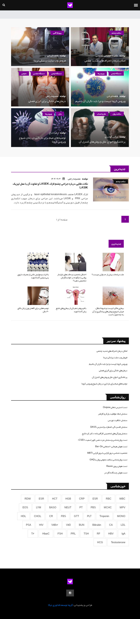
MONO (121, 516)
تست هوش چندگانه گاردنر (115, 472)
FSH (60, 533)
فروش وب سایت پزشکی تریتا (50, 60)
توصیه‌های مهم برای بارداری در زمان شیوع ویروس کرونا (42, 139)
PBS (93, 507)
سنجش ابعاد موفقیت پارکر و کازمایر (112, 414)
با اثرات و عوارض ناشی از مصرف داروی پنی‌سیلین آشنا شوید (33, 276)
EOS (25, 507)
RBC (108, 498)
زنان (60, 114)
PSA (28, 524)
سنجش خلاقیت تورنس (117, 420)
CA (111, 524)
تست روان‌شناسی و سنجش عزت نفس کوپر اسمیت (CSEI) (102, 440)
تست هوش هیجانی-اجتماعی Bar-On (111, 446)
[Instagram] (70, 593)
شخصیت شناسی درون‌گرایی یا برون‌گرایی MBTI (107, 453)
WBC (122, 498)
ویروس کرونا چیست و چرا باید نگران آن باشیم (100, 101)
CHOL (37, 516)
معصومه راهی (52, 96)
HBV (111, 533)
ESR (95, 498)
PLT (89, 516)
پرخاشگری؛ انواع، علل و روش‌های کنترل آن (102, 141)
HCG (100, 542)
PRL (73, 533)
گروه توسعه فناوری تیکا (60, 605)
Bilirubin (96, 524)
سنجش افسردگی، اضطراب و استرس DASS (108, 427)
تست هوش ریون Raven (116, 466)
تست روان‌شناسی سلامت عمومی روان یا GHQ (108, 459)
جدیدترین (116, 243)
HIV (41, 524)
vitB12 (54, 524)
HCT (54, 498)
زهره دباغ (53, 132)
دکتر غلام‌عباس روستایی (106, 55)
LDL (123, 524)
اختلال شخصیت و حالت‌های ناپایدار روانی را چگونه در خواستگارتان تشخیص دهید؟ (71, 277)
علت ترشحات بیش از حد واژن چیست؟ (108, 274)
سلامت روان (117, 114)
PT (81, 507)
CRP (82, 498)
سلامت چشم (116, 33)
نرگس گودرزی (111, 136)
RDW (28, 498)
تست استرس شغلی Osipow (115, 407)
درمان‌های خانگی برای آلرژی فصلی (47, 101)
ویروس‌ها (101, 73)
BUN (81, 524)
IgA (123, 533)
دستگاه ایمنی (116, 73)
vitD (68, 524)
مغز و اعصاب (101, 114)
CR (51, 516)
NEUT (67, 507)
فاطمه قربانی (52, 55)
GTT (76, 516)
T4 (32, 533)
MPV (122, 507)
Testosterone (118, 542)
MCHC (108, 507)
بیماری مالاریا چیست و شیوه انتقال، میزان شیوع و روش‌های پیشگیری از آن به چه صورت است (108, 311)
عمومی (24, 73)
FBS (63, 516)
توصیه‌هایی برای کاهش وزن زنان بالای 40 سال (33, 310)
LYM (38, 507)
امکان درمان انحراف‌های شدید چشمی (105, 60)
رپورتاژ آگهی (57, 33)
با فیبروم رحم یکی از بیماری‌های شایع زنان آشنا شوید (71, 310)
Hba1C (46, 533)
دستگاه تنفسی (39, 73)
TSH (86, 533)
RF (98, 533)
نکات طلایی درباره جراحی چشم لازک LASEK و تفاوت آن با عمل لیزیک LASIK (50, 185)
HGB (68, 498)
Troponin (104, 516)
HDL (23, 516)
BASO (52, 507)
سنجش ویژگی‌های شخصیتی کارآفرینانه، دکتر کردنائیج (104, 433)
